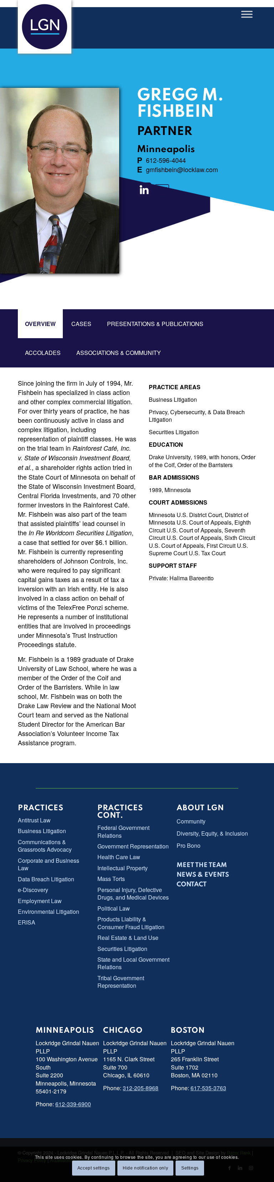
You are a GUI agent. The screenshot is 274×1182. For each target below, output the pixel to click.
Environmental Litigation (48, 911)
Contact (192, 884)
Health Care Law (118, 857)
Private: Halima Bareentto (181, 578)
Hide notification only (145, 1168)
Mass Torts (111, 879)
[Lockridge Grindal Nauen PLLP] (44, 27)
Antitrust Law (34, 820)
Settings (190, 1168)
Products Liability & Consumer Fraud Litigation (130, 923)
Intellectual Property (122, 868)
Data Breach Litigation (46, 879)
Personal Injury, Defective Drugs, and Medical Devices (133, 893)
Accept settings (93, 1168)
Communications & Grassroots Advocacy (45, 845)
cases (81, 324)
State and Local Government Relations (133, 963)
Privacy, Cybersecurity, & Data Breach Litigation (197, 416)
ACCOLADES (43, 353)
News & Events (203, 875)
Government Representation (133, 846)
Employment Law (40, 901)
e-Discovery (33, 890)
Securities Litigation (174, 432)
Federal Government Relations (123, 831)
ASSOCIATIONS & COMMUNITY (118, 353)
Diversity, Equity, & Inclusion (212, 833)
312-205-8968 (140, 1088)
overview (40, 324)
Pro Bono (189, 845)
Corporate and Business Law (48, 864)
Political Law (113, 908)
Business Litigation (173, 399)
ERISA (26, 922)
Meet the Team (202, 865)
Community (191, 821)
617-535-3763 (208, 1088)
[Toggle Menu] (247, 14)
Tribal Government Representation (120, 982)
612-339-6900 (73, 1104)
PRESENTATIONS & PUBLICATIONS (155, 324)
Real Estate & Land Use (127, 937)
